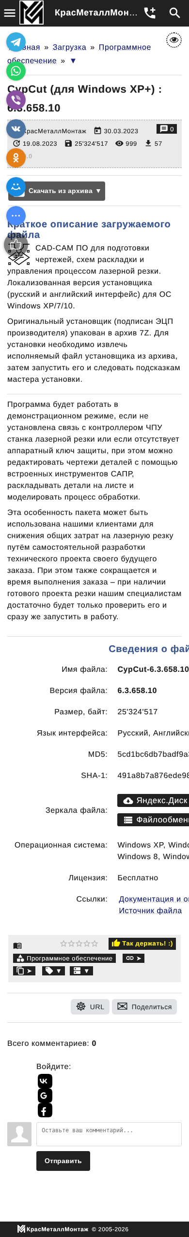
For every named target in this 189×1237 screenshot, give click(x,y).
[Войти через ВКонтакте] (43, 1081)
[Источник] (134, 958)
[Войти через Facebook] (43, 1110)
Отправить (63, 1161)
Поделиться (152, 1007)
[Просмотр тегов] (53, 970)
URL (97, 1007)
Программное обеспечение (70, 958)
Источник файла (150, 911)
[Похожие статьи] (81, 970)
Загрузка (70, 47)
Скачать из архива (61, 191)
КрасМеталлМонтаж (100, 12)
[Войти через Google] (43, 1095)
